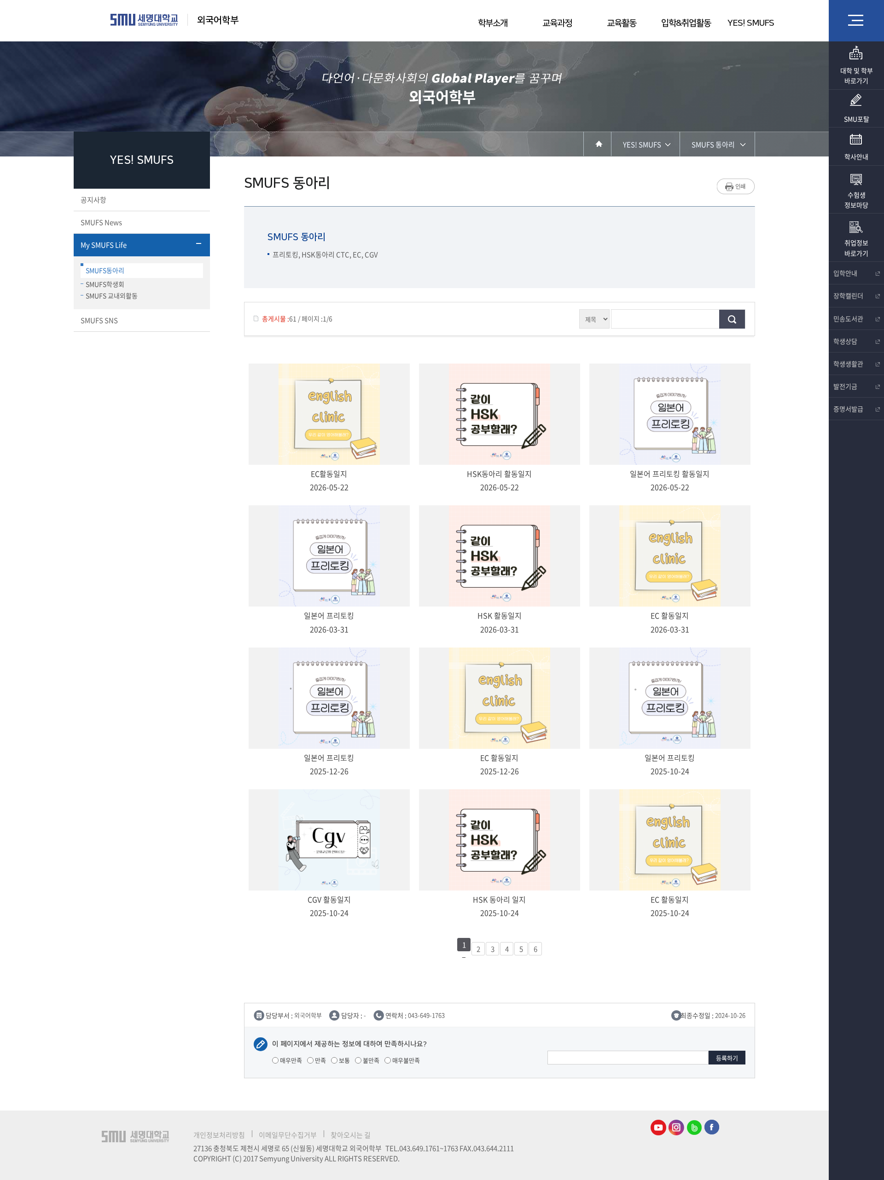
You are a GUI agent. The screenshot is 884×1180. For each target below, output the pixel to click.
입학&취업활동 (686, 23)
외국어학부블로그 (694, 1127)
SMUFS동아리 (105, 270)
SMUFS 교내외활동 (112, 295)
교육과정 (557, 23)
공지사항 (93, 200)
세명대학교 (144, 20)
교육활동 (621, 23)
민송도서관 (848, 318)
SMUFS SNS (99, 320)
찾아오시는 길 (351, 1135)
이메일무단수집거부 (288, 1135)
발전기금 (845, 386)
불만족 (370, 1060)
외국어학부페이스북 (712, 1127)
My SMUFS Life (104, 245)
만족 (320, 1060)
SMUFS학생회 (105, 284)
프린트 (736, 186)
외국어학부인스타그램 (676, 1127)
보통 (343, 1060)
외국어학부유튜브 (658, 1127)
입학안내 (845, 273)
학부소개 (492, 23)
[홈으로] (597, 144)
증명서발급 (848, 409)
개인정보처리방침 (219, 1135)
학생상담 (845, 341)
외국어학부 (217, 20)
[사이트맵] (856, 20)
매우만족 (290, 1060)
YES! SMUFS (750, 23)
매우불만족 (405, 1060)
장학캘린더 (848, 295)
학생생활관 (848, 363)
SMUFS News (101, 222)
